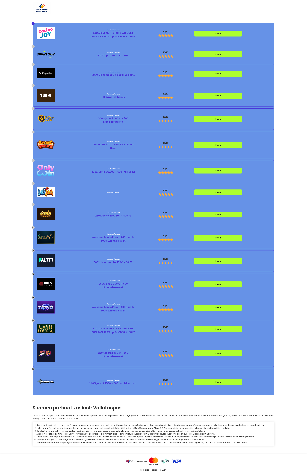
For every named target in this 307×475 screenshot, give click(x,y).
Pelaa (218, 33)
